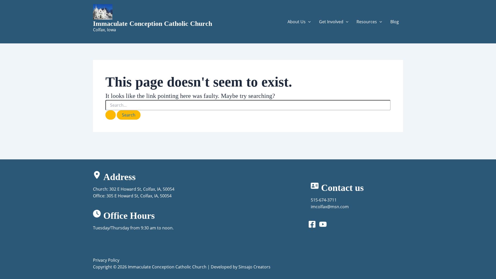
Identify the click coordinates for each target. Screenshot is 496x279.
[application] (308, 21)
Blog (394, 22)
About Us (297, 22)
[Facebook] (312, 224)
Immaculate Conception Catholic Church (152, 23)
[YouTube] (323, 224)
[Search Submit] (110, 115)
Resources (367, 22)
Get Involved (331, 22)
